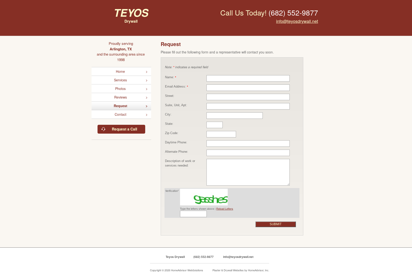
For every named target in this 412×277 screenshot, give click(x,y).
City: (168, 114)
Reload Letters (224, 208)
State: (169, 123)
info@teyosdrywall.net (297, 21)
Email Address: (176, 86)
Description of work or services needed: (180, 163)
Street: (169, 96)
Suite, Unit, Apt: (176, 105)
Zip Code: (171, 133)
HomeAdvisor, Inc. (258, 270)
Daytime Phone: (176, 142)
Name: (170, 77)
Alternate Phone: (176, 151)
